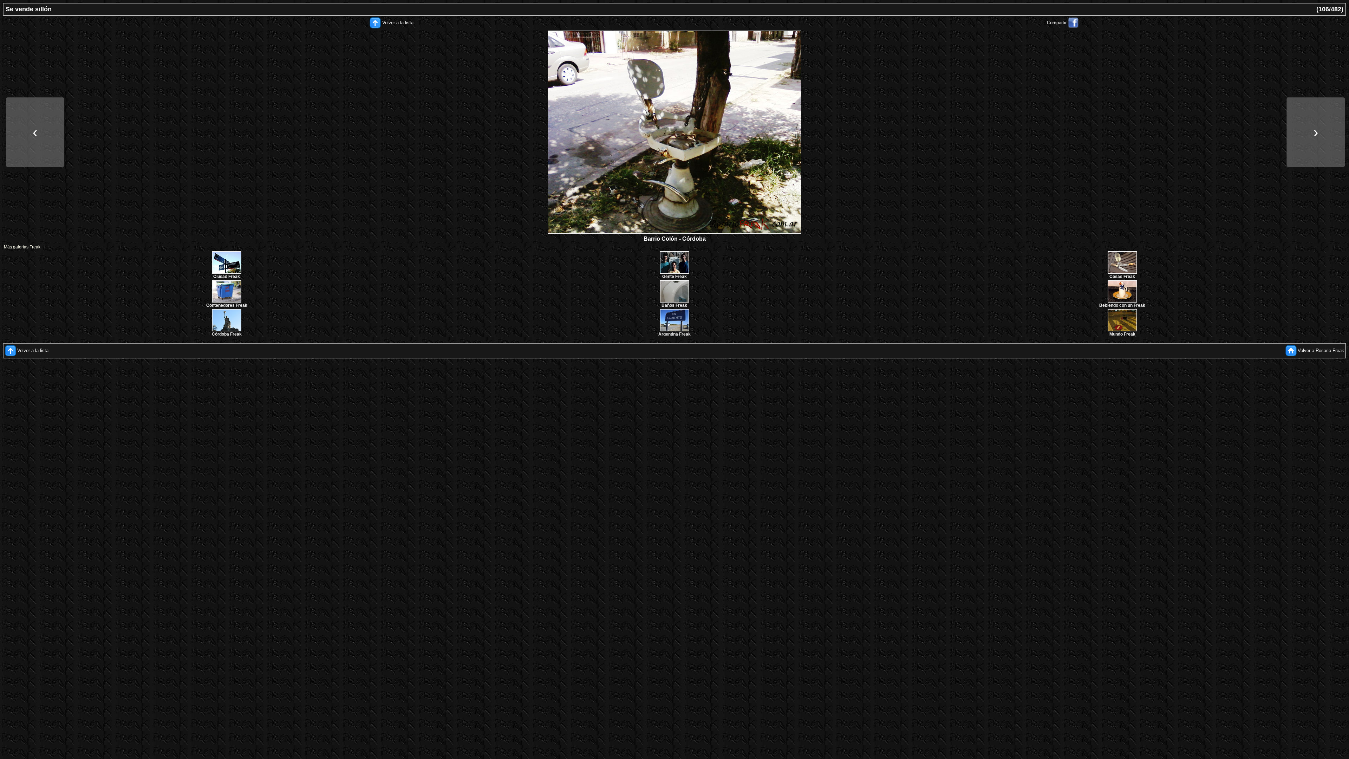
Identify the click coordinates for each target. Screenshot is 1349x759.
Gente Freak (674, 276)
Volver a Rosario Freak (1321, 350)
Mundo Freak (1122, 334)
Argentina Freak (674, 334)
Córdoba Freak (227, 334)
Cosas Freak (1122, 276)
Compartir (1057, 22)
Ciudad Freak (226, 276)
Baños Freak (674, 305)
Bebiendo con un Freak (1122, 305)
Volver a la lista (397, 22)
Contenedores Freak (226, 305)
